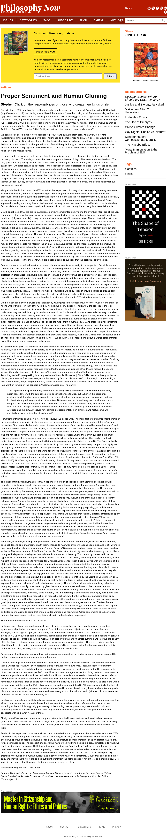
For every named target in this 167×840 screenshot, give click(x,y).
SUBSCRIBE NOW (45, 51)
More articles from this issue (145, 81)
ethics (129, 173)
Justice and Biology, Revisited (144, 104)
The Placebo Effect (137, 144)
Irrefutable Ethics (136, 117)
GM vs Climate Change (140, 127)
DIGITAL (99, 20)
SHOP (83, 20)
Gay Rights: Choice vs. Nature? (145, 132)
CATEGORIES (28, 20)
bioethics (131, 169)
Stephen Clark (12, 104)
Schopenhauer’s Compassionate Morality (140, 138)
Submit (110, 76)
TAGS (47, 20)
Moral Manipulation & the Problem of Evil (141, 151)
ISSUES (8, 20)
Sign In (128, 8)
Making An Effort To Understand (137, 111)
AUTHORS (116, 20)
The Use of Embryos (138, 122)
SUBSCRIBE (65, 20)
